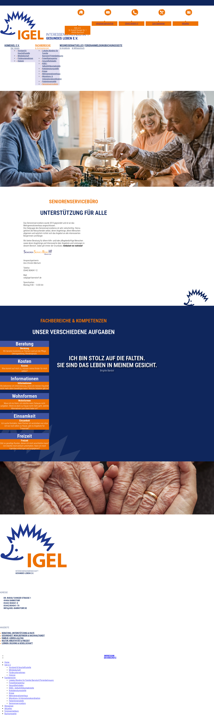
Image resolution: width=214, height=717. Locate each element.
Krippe (44, 71)
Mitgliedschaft (23, 56)
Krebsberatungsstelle (50, 69)
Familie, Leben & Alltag (13, 638)
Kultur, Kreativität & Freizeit (16, 640)
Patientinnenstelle (49, 81)
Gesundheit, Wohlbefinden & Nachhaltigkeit (23, 635)
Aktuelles (185, 23)
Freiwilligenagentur (49, 58)
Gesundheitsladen (49, 61)
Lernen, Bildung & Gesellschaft (17, 643)
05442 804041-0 (131, 23)
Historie (21, 61)
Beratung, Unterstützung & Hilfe (18, 633)
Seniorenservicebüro (50, 84)
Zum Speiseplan (158, 23)
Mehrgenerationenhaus (51, 74)
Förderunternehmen (25, 58)
